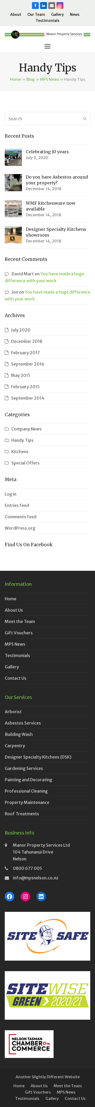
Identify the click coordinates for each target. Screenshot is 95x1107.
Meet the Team (20, 621)
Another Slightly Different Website (48, 1076)
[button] (47, 46)
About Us (14, 610)
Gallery (12, 666)
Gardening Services (24, 768)
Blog (30, 79)
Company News (26, 429)
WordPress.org (20, 528)
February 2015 (25, 386)
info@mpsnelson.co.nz (35, 877)
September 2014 (27, 398)
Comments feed (20, 516)
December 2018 (26, 341)
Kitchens (19, 451)
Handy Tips (22, 440)
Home (15, 79)
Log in (10, 494)
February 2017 (25, 352)
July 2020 (20, 330)
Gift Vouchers (19, 632)
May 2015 (20, 375)
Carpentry (15, 745)
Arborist (13, 711)
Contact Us (15, 678)
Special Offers (25, 463)
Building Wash (19, 734)
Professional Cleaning (26, 791)
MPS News (49, 79)
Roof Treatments (22, 813)
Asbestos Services (23, 723)
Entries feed (17, 505)
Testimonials (17, 655)
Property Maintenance (27, 802)
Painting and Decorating (28, 779)
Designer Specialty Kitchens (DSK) (38, 757)
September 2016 (27, 364)
